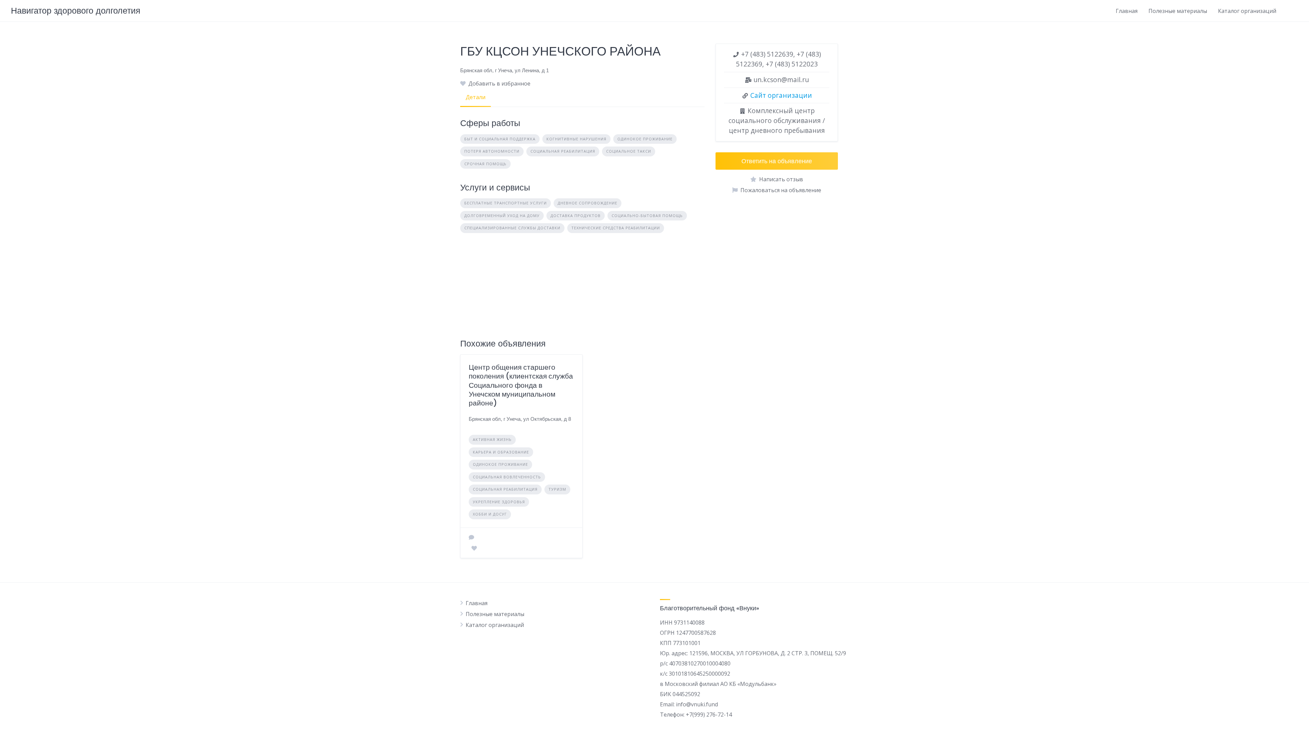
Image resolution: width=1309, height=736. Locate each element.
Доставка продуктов (576, 215)
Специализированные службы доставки (512, 227)
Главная (1127, 11)
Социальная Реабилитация (562, 151)
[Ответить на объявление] (471, 537)
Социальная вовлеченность (507, 476)
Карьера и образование (501, 452)
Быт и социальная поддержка (500, 138)
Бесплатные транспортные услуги (505, 202)
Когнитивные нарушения (576, 138)
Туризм (557, 489)
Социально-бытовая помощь (647, 215)
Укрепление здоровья (499, 501)
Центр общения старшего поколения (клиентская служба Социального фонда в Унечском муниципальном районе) (521, 385)
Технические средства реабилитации (615, 227)
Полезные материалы (1177, 11)
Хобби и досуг (490, 514)
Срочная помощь (485, 163)
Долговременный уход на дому (502, 215)
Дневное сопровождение (587, 202)
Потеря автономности (492, 151)
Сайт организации (781, 95)
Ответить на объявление (776, 161)
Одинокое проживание (645, 138)
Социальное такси (628, 151)
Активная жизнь (492, 439)
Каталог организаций (1247, 11)
